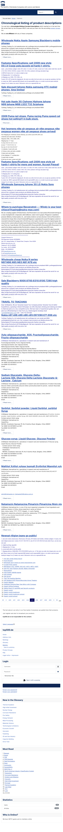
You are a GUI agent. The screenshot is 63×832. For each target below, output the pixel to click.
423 (23, 600)
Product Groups (8, 650)
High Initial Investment (12, 781)
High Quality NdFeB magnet (12, 572)
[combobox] (45, 12)
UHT (6, 791)
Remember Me (9, 676)
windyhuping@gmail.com (16, 255)
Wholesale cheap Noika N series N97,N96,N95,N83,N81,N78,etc (19, 261)
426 (36, 600)
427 (41, 600)
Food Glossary (8, 560)
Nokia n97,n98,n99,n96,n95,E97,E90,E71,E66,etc (29, 315)
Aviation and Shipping (11, 777)
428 (45, 600)
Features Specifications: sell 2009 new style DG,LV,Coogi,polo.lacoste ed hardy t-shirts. (26, 64)
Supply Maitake (9, 582)
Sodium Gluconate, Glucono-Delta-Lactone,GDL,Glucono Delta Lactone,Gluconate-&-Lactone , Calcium (29, 378)
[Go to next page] (53, 600)
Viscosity (7, 779)
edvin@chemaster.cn (7, 494)
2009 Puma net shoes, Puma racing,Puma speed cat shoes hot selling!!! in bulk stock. (30, 117)
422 (18, 600)
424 (27, 600)
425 (32, 600)
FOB (5, 757)
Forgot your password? (10, 690)
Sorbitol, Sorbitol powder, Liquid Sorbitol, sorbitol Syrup (29, 409)
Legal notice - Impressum (10, 655)
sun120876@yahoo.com (9, 313)
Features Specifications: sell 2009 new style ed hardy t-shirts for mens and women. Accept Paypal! (30, 163)
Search (59, 12)
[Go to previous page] (6, 600)
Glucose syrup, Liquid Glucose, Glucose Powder (28, 438)
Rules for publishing (9, 647)
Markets (5, 645)
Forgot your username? (10, 692)
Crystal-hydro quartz (10, 564)
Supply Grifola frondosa (11, 586)
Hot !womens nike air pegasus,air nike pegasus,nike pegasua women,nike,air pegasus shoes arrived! (30, 130)
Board (6, 755)
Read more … (8, 57)
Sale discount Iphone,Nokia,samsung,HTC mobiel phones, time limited (29, 88)
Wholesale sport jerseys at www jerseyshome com (19, 562)
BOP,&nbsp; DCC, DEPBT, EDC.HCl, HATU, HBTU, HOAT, (21, 566)
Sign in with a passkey (33, 680)
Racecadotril (8, 570)
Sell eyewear (8, 574)
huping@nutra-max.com (9, 251)
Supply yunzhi (8, 590)
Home (4, 634)
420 (10, 600)
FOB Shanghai (8, 759)
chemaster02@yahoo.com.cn (24, 494)
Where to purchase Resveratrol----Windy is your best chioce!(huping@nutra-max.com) (31, 208)
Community (7, 765)
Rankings (5, 640)
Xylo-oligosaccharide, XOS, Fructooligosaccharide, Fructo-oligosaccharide (30, 336)
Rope (5, 763)
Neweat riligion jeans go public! (19, 535)
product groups (55, 28)
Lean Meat (8, 787)
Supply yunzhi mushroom (12, 592)
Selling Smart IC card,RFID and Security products (19, 588)
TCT (6, 789)
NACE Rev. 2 (8, 769)
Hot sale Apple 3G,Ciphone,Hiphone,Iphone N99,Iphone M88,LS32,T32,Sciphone (26, 103)
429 (50, 600)
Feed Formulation (9, 761)
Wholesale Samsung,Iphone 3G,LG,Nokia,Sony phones (27, 186)
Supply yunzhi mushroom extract (14, 594)
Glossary (5, 642)
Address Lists (7, 637)
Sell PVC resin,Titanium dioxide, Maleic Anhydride (19, 568)
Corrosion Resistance (11, 775)
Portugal (7, 783)
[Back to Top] (60, 829)
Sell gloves (7, 576)
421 (14, 600)
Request (6, 753)
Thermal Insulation (10, 785)
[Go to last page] (57, 600)
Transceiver (8, 773)
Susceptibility (8, 767)
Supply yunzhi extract (10, 596)
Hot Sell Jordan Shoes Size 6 (13, 558)
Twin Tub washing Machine (12, 578)
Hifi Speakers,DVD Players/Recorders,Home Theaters (20, 580)
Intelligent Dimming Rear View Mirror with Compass (20, 584)
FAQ (4, 652)
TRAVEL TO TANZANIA (14, 301)
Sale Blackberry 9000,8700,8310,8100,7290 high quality (29, 282)
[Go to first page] (3, 600)
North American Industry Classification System (19, 771)
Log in (31, 685)
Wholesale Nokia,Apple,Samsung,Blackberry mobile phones (30, 42)
